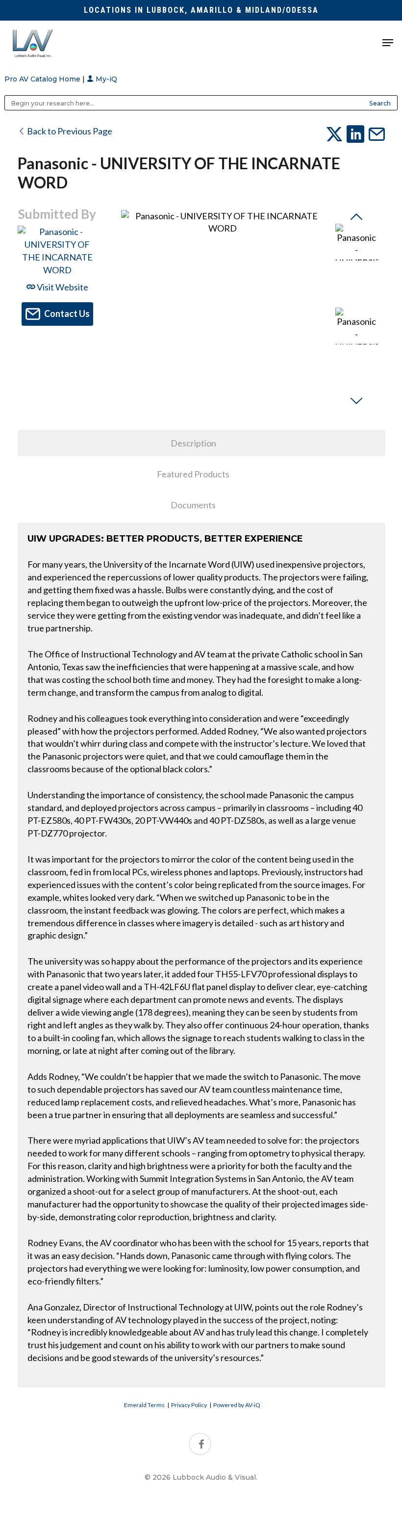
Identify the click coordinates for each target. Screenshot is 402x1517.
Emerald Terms (144, 1405)
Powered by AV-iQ (236, 1405)
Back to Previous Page (68, 131)
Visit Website (61, 287)
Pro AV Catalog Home (43, 79)
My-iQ (105, 79)
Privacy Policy (189, 1405)
